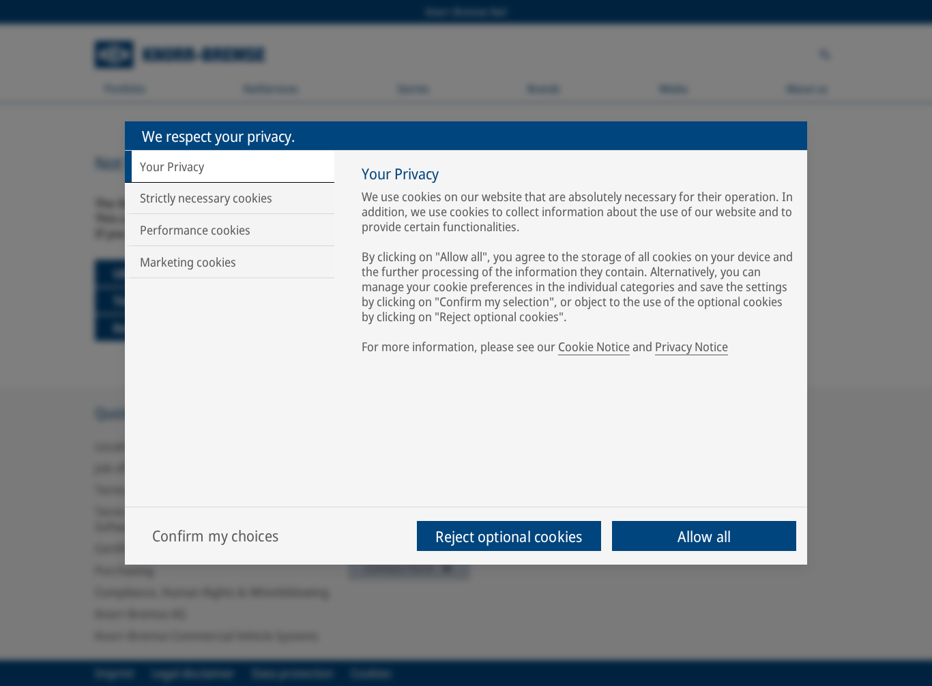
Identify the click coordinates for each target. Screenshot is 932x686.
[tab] (229, 166)
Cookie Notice (594, 346)
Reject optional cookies (508, 536)
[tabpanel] (577, 262)
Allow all (704, 536)
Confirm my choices (215, 535)
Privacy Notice (691, 346)
